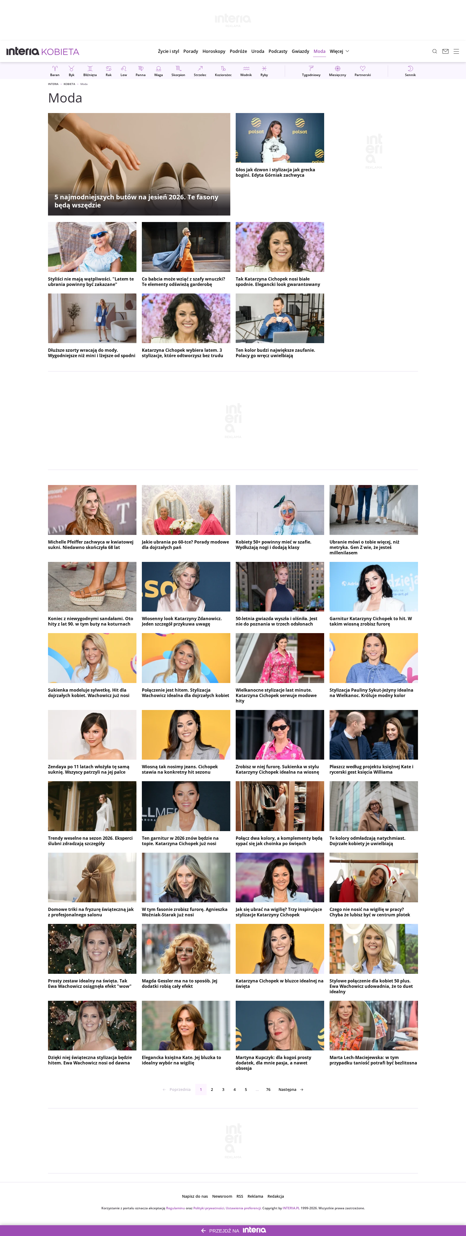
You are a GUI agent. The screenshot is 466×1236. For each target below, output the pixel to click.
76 (268, 1089)
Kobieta (69, 84)
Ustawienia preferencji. (244, 1208)
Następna (287, 1089)
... (257, 1089)
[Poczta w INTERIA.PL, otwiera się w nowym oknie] (445, 51)
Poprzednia (180, 1089)
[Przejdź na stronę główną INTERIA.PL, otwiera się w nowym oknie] (23, 51)
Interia (53, 84)
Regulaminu (175, 1208)
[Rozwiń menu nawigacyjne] (456, 51)
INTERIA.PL (291, 1208)
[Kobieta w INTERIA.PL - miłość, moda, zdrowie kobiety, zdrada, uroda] (60, 51)
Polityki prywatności (208, 1208)
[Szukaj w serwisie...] (434, 51)
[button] (214, 51)
